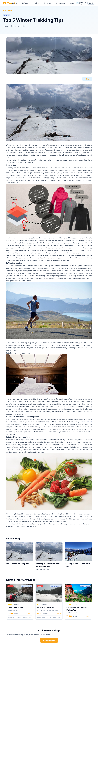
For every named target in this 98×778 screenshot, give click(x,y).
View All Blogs (50, 640)
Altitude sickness (85, 422)
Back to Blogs (10, 10)
